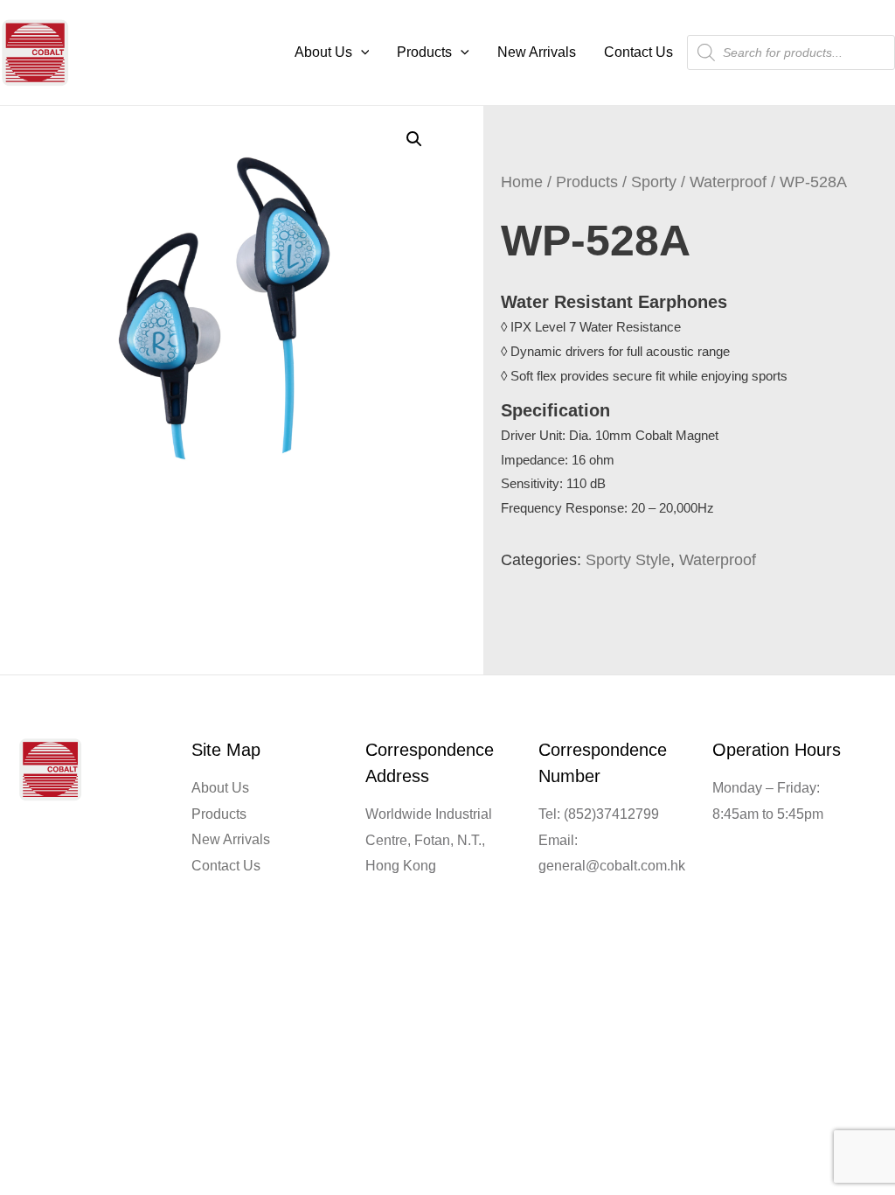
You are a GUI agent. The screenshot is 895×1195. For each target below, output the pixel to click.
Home (522, 181)
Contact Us (638, 52)
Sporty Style (628, 560)
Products (424, 52)
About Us (323, 52)
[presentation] (361, 52)
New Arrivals (536, 52)
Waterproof (728, 181)
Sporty (653, 181)
